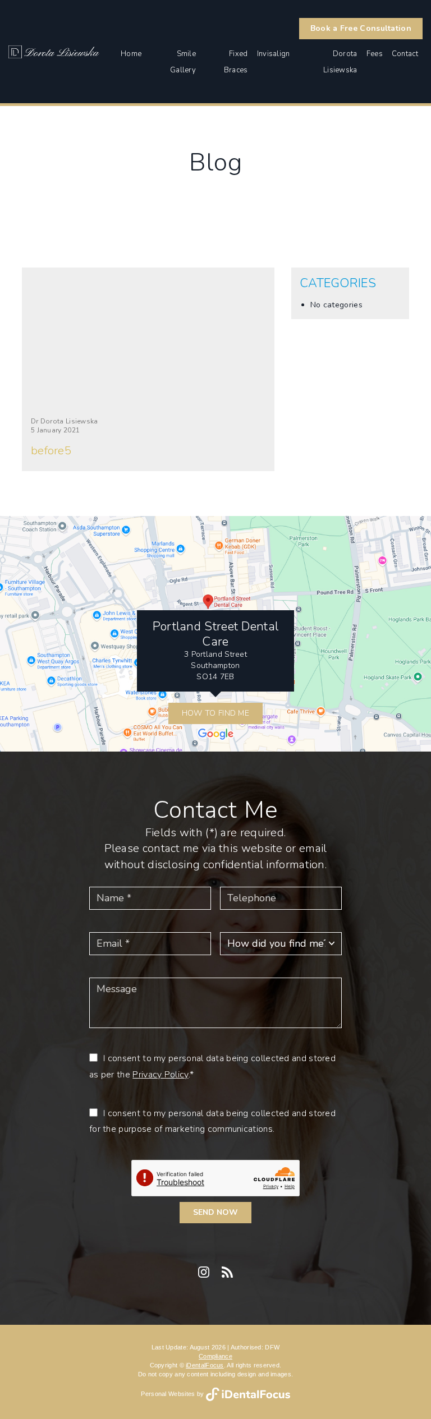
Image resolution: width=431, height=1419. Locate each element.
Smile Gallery (183, 62)
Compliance (215, 1356)
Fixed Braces (236, 62)
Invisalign (273, 54)
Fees (374, 54)
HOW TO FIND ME (215, 713)
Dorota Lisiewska (340, 62)
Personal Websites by (173, 1393)
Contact (405, 54)
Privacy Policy (160, 1074)
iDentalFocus (205, 1365)
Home (131, 54)
